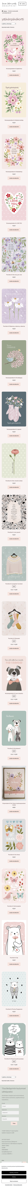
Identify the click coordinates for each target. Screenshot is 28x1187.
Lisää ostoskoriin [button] (14, 75)
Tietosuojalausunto (17, 1185)
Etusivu (5, 11)
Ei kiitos (14, 1177)
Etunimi (4, 1116)
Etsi (3, 1160)
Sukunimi (4, 1110)
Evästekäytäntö (8, 1185)
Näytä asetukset (14, 1181)
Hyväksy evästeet (14, 1172)
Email (3, 1103)
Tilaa (14, 1123)
